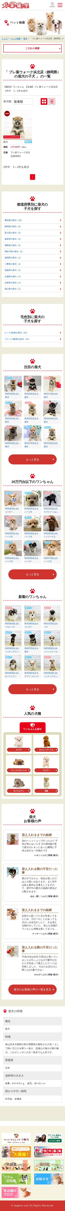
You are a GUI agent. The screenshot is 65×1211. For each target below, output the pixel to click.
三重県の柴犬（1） (13, 264)
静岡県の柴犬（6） (13, 226)
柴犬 (25, 38)
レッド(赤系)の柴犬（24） (16, 333)
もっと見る (32, 459)
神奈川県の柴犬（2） (14, 251)
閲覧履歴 (52, 6)
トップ (5, 38)
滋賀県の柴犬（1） (13, 270)
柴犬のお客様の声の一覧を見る (32, 989)
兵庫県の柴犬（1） (13, 283)
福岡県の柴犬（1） (13, 257)
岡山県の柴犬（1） (13, 289)
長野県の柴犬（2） (13, 245)
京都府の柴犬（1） (13, 276)
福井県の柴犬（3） (13, 239)
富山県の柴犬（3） (13, 233)
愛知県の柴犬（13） (14, 220)
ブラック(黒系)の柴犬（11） (17, 339)
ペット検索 (15, 38)
